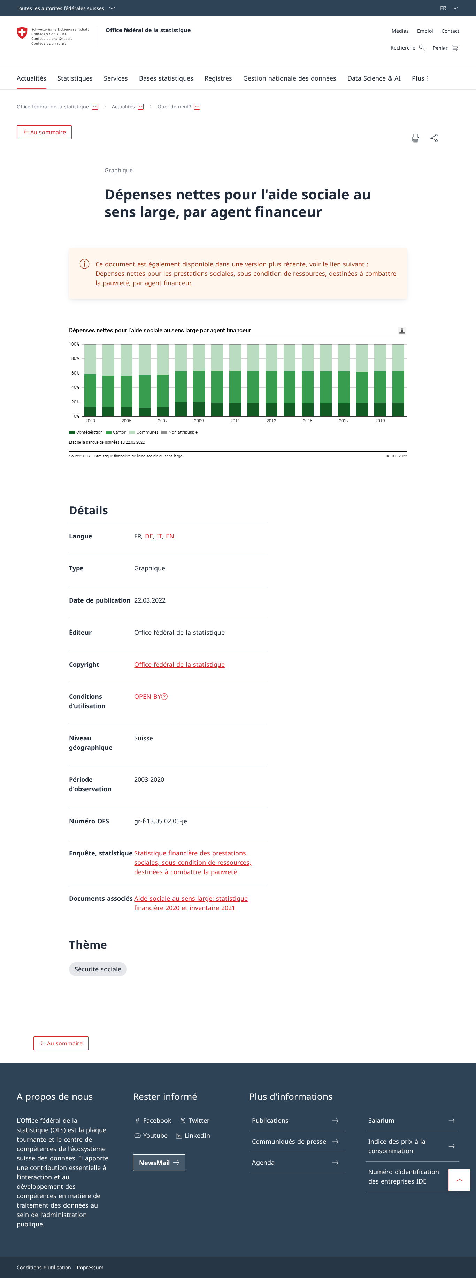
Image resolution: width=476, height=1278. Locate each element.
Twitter (199, 1120)
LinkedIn (197, 1135)
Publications (270, 1120)
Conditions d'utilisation (44, 1267)
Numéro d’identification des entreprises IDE (403, 1176)
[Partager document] (433, 137)
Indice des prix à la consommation (396, 1146)
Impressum (90, 1267)
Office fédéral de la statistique (148, 30)
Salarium (381, 1120)
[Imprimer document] (415, 137)
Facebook (157, 1120)
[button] (31, 78)
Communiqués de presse (289, 1141)
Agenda (263, 1162)
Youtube (155, 1135)
